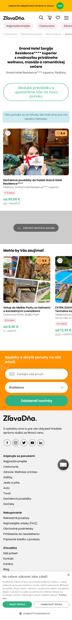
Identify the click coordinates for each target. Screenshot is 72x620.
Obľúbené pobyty (31, 34)
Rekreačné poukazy (16, 518)
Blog (6, 569)
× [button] (68, 575)
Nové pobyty (53, 34)
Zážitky (7, 477)
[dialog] (36, 595)
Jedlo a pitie (11, 483)
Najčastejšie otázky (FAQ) (20, 523)
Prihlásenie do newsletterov (21, 534)
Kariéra (8, 564)
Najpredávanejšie (18, 26)
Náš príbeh (10, 553)
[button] (41, 17)
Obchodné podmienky (18, 529)
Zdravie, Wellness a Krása (20, 472)
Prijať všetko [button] (17, 604)
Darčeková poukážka (17, 499)
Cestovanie (46, 26)
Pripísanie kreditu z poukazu (21, 539)
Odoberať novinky (36, 400)
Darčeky (8, 504)
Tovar (7, 493)
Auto (6, 488)
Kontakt (8, 559)
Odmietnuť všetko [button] (51, 604)
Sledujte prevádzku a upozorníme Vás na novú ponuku (36, 92)
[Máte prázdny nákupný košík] (49, 17)
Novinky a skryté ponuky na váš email (33, 359)
